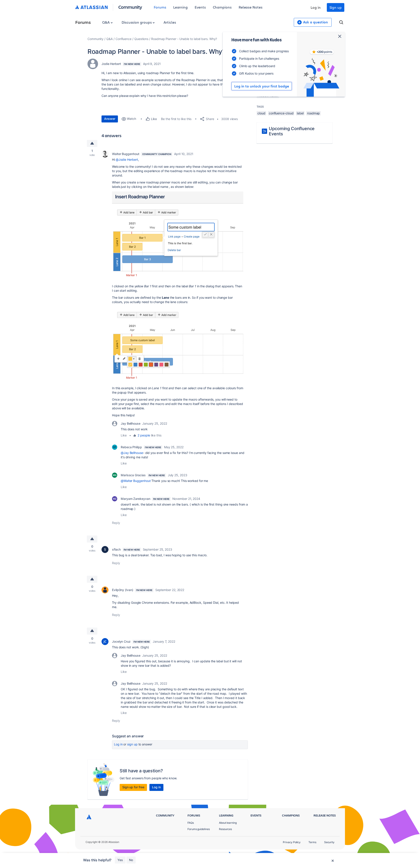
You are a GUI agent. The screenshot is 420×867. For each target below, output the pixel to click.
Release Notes (250, 7)
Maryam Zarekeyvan (135, 499)
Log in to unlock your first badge (261, 86)
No (131, 860)
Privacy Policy (292, 842)
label (300, 113)
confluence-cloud (281, 113)
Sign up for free (133, 787)
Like (124, 435)
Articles (170, 22)
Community (130, 7)
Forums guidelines (198, 829)
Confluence (123, 39)
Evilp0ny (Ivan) (122, 590)
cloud (261, 113)
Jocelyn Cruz (121, 641)
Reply (116, 523)
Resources (225, 829)
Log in (316, 7)
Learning (180, 7)
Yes (120, 860)
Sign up (335, 7)
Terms (312, 842)
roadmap (313, 113)
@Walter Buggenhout (136, 481)
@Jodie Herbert (127, 159)
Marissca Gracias (133, 475)
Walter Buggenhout (125, 154)
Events (200, 7)
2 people (144, 435)
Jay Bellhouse (130, 423)
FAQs (190, 822)
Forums (160, 7)
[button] (177, 236)
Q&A (106, 22)
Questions (141, 39)
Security (329, 842)
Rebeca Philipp (131, 447)
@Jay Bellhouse (132, 453)
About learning (228, 822)
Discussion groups (137, 22)
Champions (222, 7)
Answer (109, 118)
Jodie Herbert (111, 64)
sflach (116, 549)
